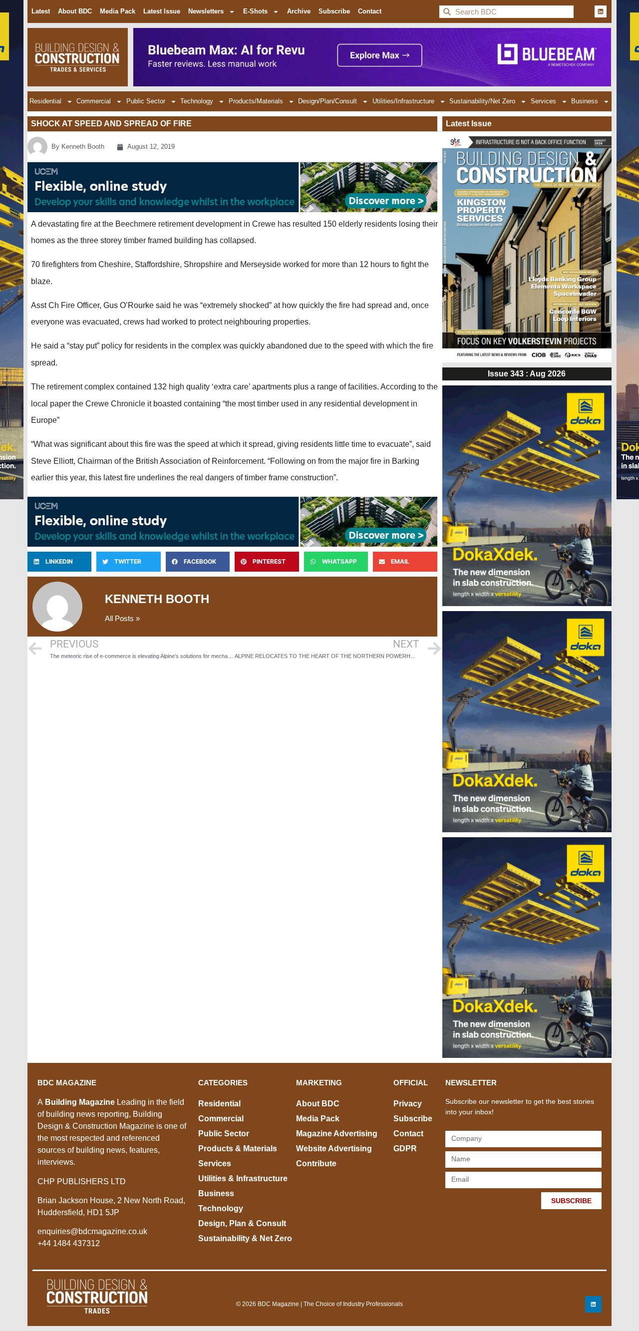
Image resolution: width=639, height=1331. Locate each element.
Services (543, 101)
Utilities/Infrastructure (403, 101)
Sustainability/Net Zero (482, 101)
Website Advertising (334, 1148)
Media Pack (117, 11)
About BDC (75, 11)
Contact (369, 11)
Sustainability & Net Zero (245, 1238)
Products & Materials (237, 1148)
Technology (196, 101)
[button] (59, 562)
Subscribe (334, 11)
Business (584, 101)
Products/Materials (256, 101)
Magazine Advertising (336, 1133)
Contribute (316, 1163)
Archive (299, 11)
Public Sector (145, 101)
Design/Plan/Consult (327, 101)
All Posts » (122, 618)
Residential (45, 101)
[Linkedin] (601, 11)
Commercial (93, 101)
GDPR (405, 1148)
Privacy (407, 1103)
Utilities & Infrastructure (243, 1178)
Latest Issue (161, 11)
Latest (40, 11)
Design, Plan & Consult (242, 1223)
